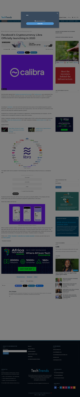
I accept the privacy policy (40, 21)
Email (27, 15)
